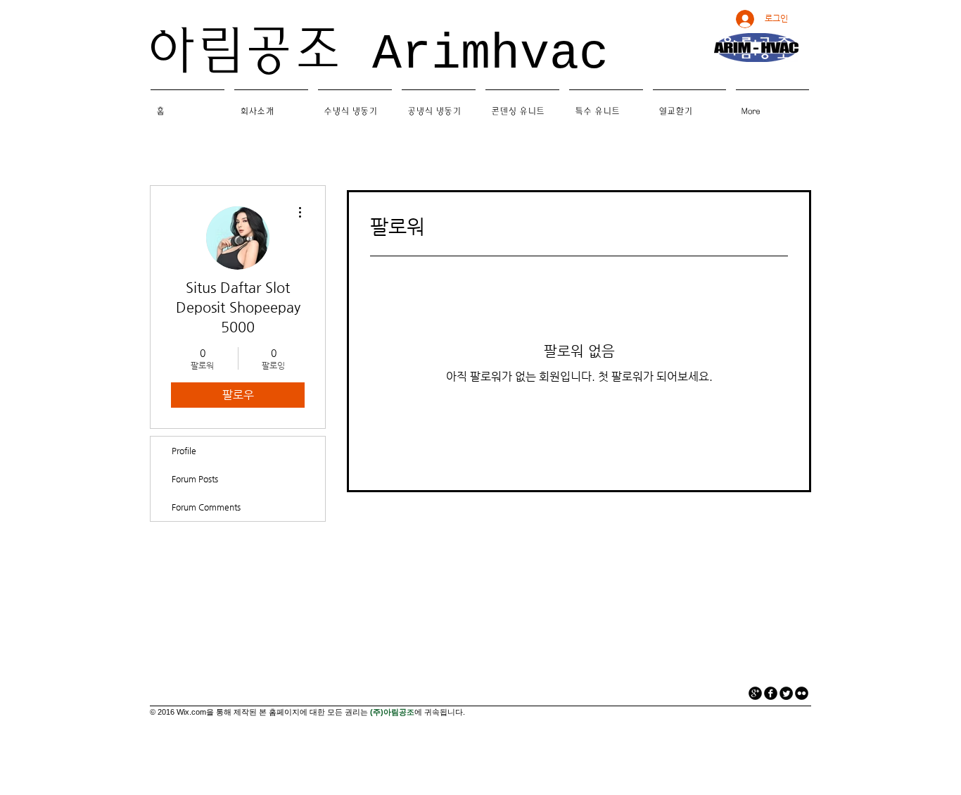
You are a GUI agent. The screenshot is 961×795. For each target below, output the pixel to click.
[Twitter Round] (786, 693)
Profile (184, 451)
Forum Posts (195, 479)
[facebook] (770, 693)
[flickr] (801, 693)
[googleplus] (755, 693)
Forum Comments (206, 507)
